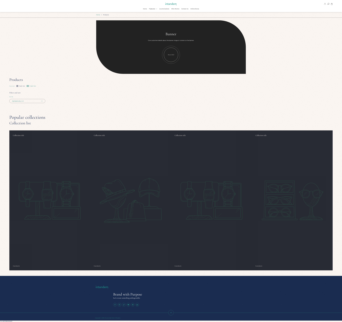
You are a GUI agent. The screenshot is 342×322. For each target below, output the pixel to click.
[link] (49, 200)
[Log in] (325, 4)
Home (98, 15)
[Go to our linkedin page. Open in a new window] (137, 304)
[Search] (328, 4)
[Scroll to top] (171, 312)
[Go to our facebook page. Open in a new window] (115, 304)
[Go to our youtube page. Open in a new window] (128, 304)
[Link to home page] (102, 287)
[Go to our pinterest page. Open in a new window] (133, 304)
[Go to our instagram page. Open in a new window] (119, 304)
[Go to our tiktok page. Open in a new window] (124, 304)
